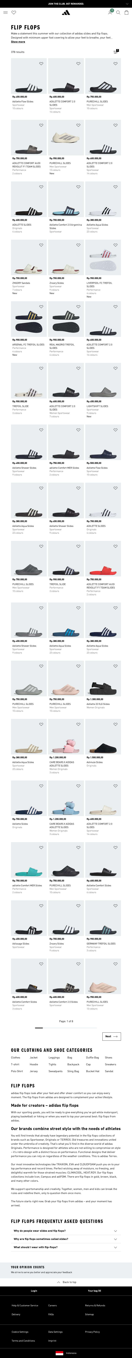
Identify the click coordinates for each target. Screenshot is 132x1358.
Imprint (52, 1341)
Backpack (73, 1064)
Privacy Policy (92, 1332)
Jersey (34, 1071)
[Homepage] (66, 14)
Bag (69, 1057)
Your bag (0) (94, 1291)
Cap (88, 1064)
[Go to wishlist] (14, 12)
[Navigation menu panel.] (5, 12)
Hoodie (34, 1064)
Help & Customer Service (25, 1305)
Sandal (109, 1071)
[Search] (118, 12)
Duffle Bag (92, 1057)
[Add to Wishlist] (41, 64)
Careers (52, 1305)
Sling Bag (73, 1071)
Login (34, 1291)
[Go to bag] (126, 12)
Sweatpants (56, 1071)
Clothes (15, 1057)
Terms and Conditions (23, 1341)
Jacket (33, 1057)
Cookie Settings (20, 1332)
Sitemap (89, 1314)
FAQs (51, 1314)
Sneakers (110, 1064)
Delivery (16, 1314)
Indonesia (71, 1353)
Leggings (54, 1057)
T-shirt (15, 1064)
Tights (52, 1064)
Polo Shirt (17, 1071)
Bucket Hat (92, 1071)
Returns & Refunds (95, 1305)
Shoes (108, 1057)
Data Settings (55, 1332)
